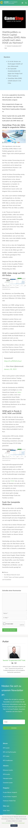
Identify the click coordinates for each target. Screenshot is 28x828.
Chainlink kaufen (8, 783)
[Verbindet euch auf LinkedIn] (12, 663)
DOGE (12, 481)
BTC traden (6, 756)
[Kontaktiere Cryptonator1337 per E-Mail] (15, 663)
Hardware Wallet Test (9, 801)
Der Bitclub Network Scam (12, 575)
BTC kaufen (6, 748)
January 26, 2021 (10, 369)
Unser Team (6, 810)
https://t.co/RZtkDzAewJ (13, 361)
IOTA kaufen (6, 774)
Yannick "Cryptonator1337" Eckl (14, 660)
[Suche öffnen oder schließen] (26, 3)
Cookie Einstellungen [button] (20, 823)
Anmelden (14, 728)
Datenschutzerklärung (9, 815)
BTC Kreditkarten (8, 760)
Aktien (19, 392)
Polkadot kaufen (7, 778)
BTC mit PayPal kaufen (9, 752)
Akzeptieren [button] (14, 825)
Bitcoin (6, 572)
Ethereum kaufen (8, 770)
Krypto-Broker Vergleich (10, 796)
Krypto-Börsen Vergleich (10, 792)
